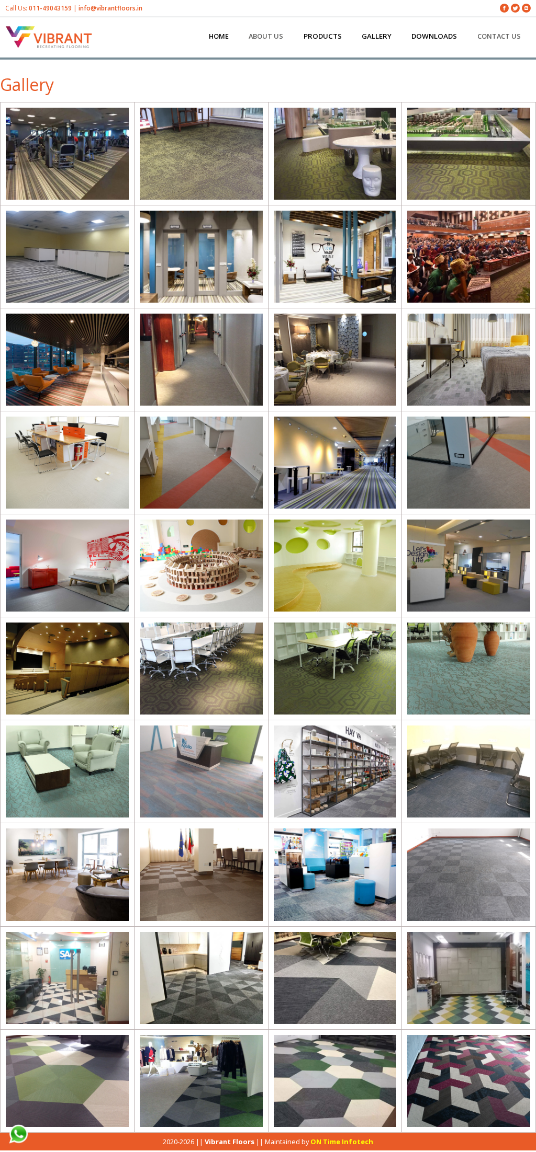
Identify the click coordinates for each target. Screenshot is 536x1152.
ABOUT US (266, 36)
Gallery (27, 84)
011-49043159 (50, 8)
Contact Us (499, 36)
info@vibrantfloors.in (110, 8)
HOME (219, 36)
